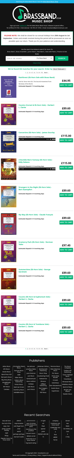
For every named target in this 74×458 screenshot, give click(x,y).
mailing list (23, 25)
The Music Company (67, 367)
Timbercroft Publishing (67, 371)
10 (42, 72)
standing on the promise (31, 430)
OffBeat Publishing (43, 384)
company (55, 421)
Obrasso (43, 381)
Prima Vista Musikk (55, 376)
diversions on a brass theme (31, 439)
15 (43, 437)
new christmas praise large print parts (31, 424)
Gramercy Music (19, 390)
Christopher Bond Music (19, 367)
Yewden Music (67, 394)
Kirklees (31, 384)
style (6, 433)
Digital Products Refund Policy (51, 455)
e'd (43, 423)
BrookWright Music (7, 383)
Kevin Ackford (31, 381)
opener (43, 429)
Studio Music (55, 388)
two (67, 423)
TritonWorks (67, 379)
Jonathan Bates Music (31, 369)
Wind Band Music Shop (50, 1)
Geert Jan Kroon (19, 387)
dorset (68, 421)
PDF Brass (43, 392)
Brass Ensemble (21, 52)
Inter (18, 429)
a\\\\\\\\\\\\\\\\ (31, 421)
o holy (67, 437)
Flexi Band (40, 52)
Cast (67, 431)
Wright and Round (67, 390)
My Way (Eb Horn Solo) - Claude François (36, 214)
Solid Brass (55, 383)
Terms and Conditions (19, 455)
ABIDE (55, 437)
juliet (43, 431)
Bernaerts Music (6, 377)
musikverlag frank (43, 376)
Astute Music (6, 372)
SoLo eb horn (6, 421)
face (55, 434)
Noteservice (43, 378)
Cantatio (6, 389)
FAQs (39, 455)
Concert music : (31, 433)
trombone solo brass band (55, 424)
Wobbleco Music (67, 384)
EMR (18, 375)
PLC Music (55, 373)
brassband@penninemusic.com (57, 28)
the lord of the (6, 423)
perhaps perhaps (18, 434)
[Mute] (50, 139)
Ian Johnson (31, 366)
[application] (38, 139)
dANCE (19, 421)
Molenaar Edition (43, 366)
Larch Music (31, 389)
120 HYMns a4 (67, 429)
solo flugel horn (19, 426)
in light (43, 421)
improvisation (18, 423)
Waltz (67, 426)
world (19, 431)
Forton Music (19, 384)
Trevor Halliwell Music (68, 375)
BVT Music (6, 387)
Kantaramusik (31, 378)
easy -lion (6, 426)
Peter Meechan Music (55, 369)
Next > (46, 72)
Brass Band (11, 52)
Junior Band (32, 52)
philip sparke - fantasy (6, 429)
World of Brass (67, 387)
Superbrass (55, 391)
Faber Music (19, 377)
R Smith (55, 380)
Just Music (31, 376)
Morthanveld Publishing (43, 369)
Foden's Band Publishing (19, 381)
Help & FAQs (37, 63)
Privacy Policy (32, 455)
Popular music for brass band (6, 439)
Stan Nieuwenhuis (55, 385)
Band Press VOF (7, 374)
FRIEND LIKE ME (43, 434)
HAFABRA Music (19, 392)
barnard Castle (19, 437)
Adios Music (7, 366)
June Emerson (31, 373)
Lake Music (31, 387)
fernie (55, 440)
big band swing (31, 443)
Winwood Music (67, 382)
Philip (6, 436)
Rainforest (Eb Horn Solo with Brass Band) (37, 77)
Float (43, 426)
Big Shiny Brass (7, 380)
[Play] (20, 139)
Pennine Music (55, 366)
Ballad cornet (31, 436)
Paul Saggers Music (43, 389)
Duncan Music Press (19, 371)
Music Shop (43, 373)
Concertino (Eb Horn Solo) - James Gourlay (37, 132)
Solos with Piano (50, 52)
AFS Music (6, 369)
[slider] (54, 139)
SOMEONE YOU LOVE (55, 428)
